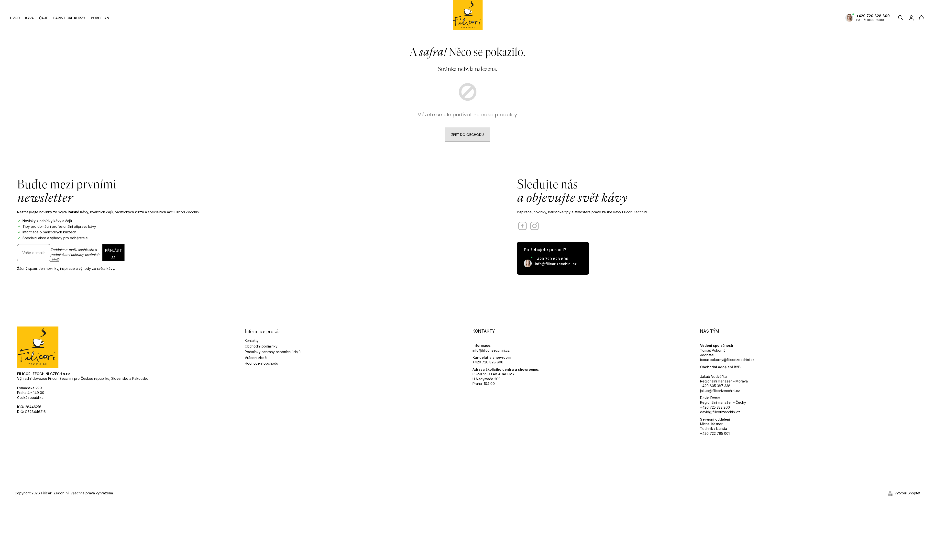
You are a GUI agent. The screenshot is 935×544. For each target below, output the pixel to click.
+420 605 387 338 (715, 386)
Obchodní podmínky (261, 346)
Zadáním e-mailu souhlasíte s (74, 255)
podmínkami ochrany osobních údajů (74, 256)
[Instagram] (534, 225)
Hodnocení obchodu (261, 363)
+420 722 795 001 (715, 433)
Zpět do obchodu (467, 134)
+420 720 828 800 (873, 16)
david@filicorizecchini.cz (720, 412)
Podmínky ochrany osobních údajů (272, 352)
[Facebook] (522, 225)
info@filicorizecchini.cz (556, 264)
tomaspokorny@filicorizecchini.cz (727, 360)
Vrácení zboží (256, 358)
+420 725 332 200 (715, 407)
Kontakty (252, 340)
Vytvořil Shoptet (907, 493)
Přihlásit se (113, 254)
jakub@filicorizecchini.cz (720, 391)
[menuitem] (14, 18)
